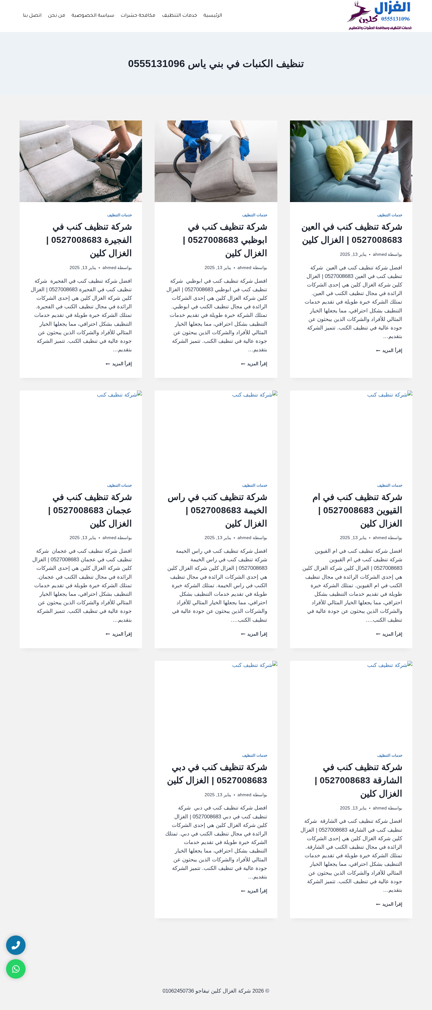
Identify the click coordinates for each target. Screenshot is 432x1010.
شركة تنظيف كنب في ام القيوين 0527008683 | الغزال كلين (357, 510)
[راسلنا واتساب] (16, 969)
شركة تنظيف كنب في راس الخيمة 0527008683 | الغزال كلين (217, 510)
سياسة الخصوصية (92, 16)
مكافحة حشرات (137, 16)
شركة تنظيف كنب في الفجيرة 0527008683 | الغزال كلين (89, 240)
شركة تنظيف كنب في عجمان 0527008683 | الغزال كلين (90, 510)
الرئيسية (212, 16)
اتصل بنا (32, 16)
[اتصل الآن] (16, 945)
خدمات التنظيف (179, 16)
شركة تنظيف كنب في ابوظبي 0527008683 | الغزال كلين (225, 240)
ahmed (380, 254)
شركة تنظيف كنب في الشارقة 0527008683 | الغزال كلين (358, 780)
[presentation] (351, 161)
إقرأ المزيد (389, 350)
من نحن (56, 16)
